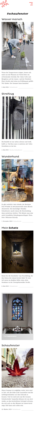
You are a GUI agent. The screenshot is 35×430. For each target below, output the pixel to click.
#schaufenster (14, 87)
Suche (22, 422)
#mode (12, 150)
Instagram (17, 422)
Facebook (13, 422)
